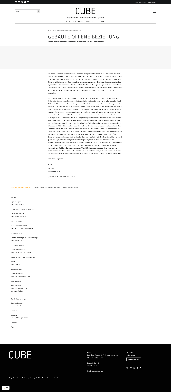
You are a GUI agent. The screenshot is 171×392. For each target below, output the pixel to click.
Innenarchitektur (88, 17)
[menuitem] (136, 2)
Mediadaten (143, 2)
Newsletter (152, 2)
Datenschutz (130, 355)
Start (50, 30)
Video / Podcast (98, 21)
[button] (16, 2)
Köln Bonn (57, 30)
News (68, 21)
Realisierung (25, 378)
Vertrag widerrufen (133, 359)
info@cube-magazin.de (95, 371)
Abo (136, 2)
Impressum (130, 352)
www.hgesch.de (54, 171)
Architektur (72, 17)
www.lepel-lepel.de (55, 159)
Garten (101, 17)
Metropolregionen (81, 21)
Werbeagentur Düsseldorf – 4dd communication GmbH (45, 378)
